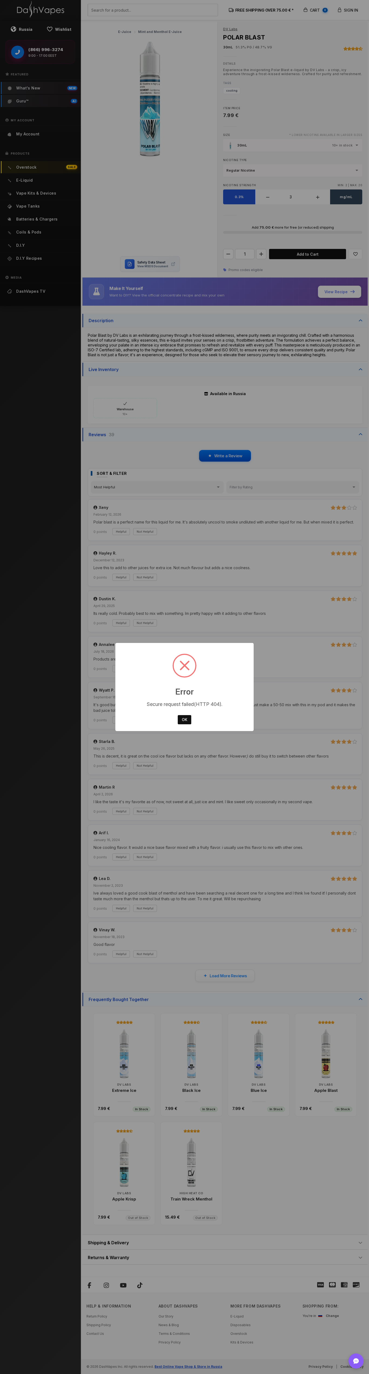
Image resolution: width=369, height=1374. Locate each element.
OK (184, 719)
